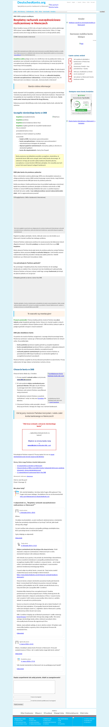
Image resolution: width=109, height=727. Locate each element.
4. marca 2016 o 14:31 (26, 644)
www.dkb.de (17, 55)
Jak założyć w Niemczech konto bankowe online (84, 78)
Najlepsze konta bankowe (35, 724)
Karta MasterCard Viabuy (21, 722)
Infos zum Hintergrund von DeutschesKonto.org (34, 496)
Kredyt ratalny (33, 720)
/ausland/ (24, 379)
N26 (36, 11)
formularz (41, 398)
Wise (40, 11)
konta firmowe (21, 617)
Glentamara (30, 476)
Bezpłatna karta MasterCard (50, 722)
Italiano (84, 2)
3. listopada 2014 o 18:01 (27, 512)
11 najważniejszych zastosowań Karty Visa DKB (31, 472)
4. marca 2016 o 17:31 (28, 661)
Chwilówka (46, 724)
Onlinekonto (30, 11)
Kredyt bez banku (19, 720)
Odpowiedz (18, 538)
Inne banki (46, 11)
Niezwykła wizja (88, 720)
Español (79, 2)
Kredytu (53, 11)
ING (60, 722)
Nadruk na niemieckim (90, 718)
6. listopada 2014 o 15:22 (29, 545)
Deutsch (69, 2)
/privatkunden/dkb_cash (39, 445)
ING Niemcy (21, 11)
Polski (88, 2)
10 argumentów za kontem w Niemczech (29, 466)
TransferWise (62, 724)
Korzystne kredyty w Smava (21, 724)
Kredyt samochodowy (34, 722)
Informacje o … (88, 722)
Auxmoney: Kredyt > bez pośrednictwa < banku (81, 67)
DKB (15, 11)
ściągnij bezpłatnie (54, 402)
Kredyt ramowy (47, 720)
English (73, 2)
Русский (92, 2)
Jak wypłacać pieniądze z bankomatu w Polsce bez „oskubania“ (82, 62)
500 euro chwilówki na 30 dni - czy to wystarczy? (83, 73)
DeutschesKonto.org (31, 2)
